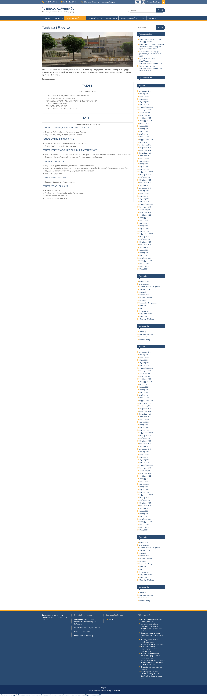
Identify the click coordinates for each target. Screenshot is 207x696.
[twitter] (143, 2)
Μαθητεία (142, 306)
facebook (45, 619)
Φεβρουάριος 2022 (146, 234)
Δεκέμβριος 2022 (145, 210)
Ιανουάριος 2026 (145, 110)
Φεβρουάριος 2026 (146, 107)
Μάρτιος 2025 (144, 137)
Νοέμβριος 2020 (145, 258)
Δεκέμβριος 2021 (145, 239)
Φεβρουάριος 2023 (146, 204)
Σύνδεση (142, 331)
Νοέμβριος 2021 (145, 242)
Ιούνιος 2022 (144, 223)
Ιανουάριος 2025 (145, 142)
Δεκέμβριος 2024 (145, 145)
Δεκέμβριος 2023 (145, 177)
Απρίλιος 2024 (144, 166)
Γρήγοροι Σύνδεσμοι (153, 2)
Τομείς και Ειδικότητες (74, 18)
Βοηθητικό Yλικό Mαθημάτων (149, 287)
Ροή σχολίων (144, 337)
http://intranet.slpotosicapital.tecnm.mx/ (44, 695)
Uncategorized (144, 281)
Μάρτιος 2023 (144, 201)
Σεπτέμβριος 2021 (145, 247)
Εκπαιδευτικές (144, 295)
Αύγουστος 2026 (145, 91)
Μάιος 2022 (143, 226)
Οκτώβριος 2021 (145, 245)
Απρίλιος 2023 (144, 199)
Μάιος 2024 (143, 164)
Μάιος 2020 (143, 269)
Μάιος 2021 (143, 255)
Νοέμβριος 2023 (145, 180)
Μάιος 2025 (143, 131)
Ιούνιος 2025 (144, 129)
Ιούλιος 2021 (144, 250)
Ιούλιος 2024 (144, 158)
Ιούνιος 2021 (144, 253)
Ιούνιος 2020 (144, 266)
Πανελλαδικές (144, 311)
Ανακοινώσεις (144, 284)
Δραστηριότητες (94, 18)
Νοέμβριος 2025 (145, 115)
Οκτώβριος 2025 (145, 118)
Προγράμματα (110, 18)
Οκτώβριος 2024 (145, 150)
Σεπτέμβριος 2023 (145, 185)
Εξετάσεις (142, 300)
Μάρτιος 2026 (144, 104)
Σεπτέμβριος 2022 (145, 218)
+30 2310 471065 (50, 2)
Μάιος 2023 (143, 196)
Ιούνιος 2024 (144, 161)
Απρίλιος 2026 (144, 102)
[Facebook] (136, 2)
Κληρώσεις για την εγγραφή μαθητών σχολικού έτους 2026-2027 (150, 53)
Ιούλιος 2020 (144, 263)
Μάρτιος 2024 (144, 169)
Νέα (142, 18)
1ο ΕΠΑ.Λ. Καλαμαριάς (58, 8)
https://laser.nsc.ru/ (23, 695)
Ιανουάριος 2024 (145, 175)
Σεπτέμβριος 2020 (145, 261)
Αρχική (47, 18)
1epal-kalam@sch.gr (70, 2)
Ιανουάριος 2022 (145, 237)
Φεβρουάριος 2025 (146, 139)
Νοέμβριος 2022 (145, 212)
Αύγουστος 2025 (145, 123)
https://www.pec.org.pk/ (8, 695)
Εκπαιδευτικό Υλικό (128, 18)
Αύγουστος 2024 (145, 156)
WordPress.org (144, 340)
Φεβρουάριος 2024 (146, 172)
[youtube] (139, 2)
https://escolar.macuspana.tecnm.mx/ (72, 695)
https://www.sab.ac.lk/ (93, 695)
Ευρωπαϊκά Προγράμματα (148, 303)
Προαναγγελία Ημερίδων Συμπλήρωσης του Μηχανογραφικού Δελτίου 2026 (150, 61)
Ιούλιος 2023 (144, 191)
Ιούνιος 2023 (144, 193)
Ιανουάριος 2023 (145, 207)
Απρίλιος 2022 (144, 228)
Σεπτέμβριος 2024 (145, 153)
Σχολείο (58, 18)
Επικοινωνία (153, 18)
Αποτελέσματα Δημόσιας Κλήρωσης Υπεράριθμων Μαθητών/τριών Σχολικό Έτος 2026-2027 (151, 46)
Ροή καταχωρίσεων (146, 334)
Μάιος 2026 (143, 99)
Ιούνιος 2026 (144, 96)
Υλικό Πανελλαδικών (146, 319)
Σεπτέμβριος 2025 (145, 121)
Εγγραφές (142, 292)
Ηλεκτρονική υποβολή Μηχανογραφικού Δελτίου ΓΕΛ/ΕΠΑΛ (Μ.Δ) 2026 (150, 68)
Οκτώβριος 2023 (145, 183)
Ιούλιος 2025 (144, 126)
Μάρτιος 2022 (144, 231)
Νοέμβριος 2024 (145, 148)
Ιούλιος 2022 (144, 220)
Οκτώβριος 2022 (145, 215)
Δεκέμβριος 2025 (145, 113)
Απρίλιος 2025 (144, 134)
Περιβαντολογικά (145, 314)
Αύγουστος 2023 (145, 188)
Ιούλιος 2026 (144, 94)
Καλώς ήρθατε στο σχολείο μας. (103, 2)
